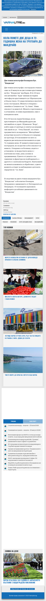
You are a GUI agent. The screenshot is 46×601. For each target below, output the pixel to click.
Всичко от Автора (9, 214)
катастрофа (17, 218)
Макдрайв (39, 222)
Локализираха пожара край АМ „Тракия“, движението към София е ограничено (23, 440)
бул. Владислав (25, 222)
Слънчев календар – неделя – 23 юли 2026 (23, 425)
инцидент (29, 218)
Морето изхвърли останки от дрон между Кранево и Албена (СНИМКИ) (21, 258)
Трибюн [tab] (13, 421)
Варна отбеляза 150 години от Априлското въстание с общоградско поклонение (21, 581)
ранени (13, 222)
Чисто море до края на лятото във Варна (21, 375)
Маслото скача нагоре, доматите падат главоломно (20, 297)
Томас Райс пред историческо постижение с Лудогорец (24, 468)
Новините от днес (37, 33)
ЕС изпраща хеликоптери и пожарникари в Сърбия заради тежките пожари (24, 445)
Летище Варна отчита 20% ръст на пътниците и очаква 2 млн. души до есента (23, 337)
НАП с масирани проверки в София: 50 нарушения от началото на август (22, 459)
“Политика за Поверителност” (18, 7)
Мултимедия (13, 17)
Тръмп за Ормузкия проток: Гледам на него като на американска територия (24, 450)
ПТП (37, 218)
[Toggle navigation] (6, 29)
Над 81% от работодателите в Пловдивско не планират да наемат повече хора (24, 464)
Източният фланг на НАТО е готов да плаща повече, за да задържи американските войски (25, 436)
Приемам (33, 9)
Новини (5, 17)
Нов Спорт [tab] (32, 421)
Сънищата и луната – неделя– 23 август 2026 (24, 430)
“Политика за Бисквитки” (34, 7)
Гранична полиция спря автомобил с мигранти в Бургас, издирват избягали (22, 454)
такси (5, 222)
